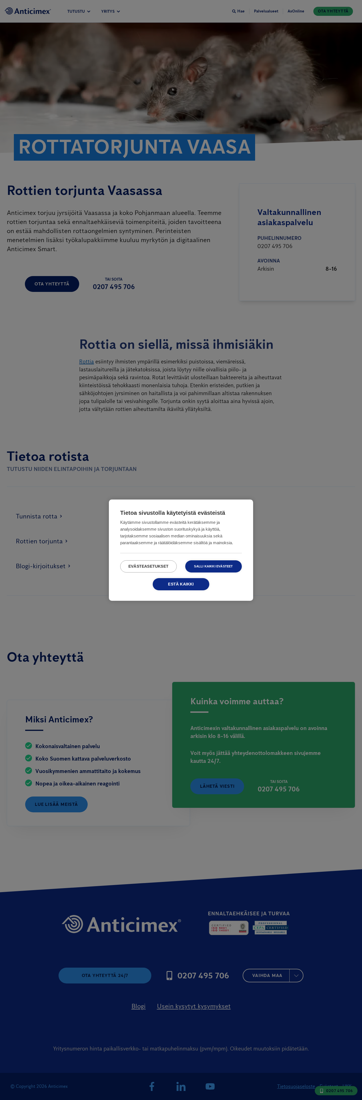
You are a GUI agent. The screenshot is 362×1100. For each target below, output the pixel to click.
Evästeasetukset (148, 566)
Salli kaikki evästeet (213, 566)
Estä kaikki (181, 584)
